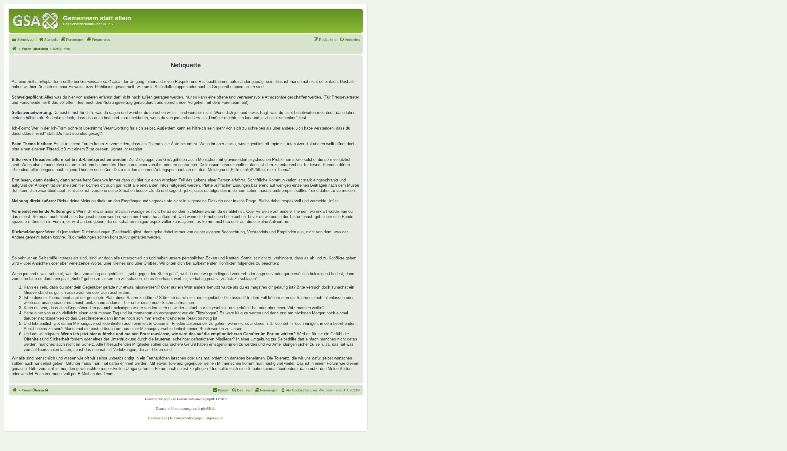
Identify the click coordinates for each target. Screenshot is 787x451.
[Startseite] (36, 20)
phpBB (169, 399)
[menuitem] (48, 39)
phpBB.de (208, 408)
